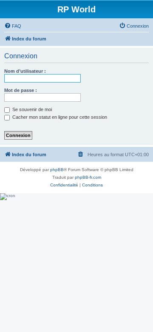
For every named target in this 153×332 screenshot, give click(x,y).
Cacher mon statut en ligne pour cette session (59, 117)
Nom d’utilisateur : (25, 71)
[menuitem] (12, 26)
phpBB (57, 169)
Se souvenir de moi (31, 109)
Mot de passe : (20, 90)
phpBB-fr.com (88, 177)
